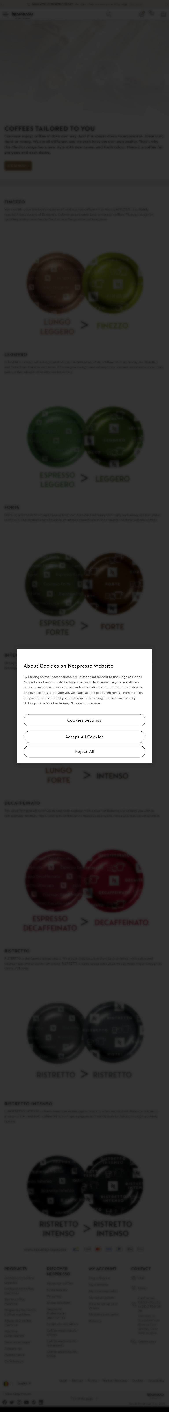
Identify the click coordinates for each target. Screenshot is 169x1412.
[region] (84, 706)
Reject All (84, 751)
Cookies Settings (84, 720)
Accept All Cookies (84, 737)
